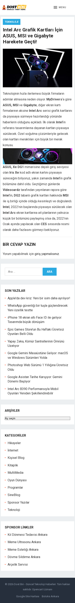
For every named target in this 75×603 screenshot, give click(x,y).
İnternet (13, 450)
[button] (60, 8)
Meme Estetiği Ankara (23, 549)
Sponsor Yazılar (18, 502)
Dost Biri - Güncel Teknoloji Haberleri (35, 584)
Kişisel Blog (16, 458)
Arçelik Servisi (18, 564)
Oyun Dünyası (17, 480)
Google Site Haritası (27, 596)
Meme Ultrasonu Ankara (24, 542)
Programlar (15, 487)
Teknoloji (11, 21)
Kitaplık (13, 465)
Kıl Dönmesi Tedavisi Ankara (27, 535)
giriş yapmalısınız (47, 254)
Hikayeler (14, 443)
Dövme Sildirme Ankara (24, 557)
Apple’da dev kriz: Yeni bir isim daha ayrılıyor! (39, 298)
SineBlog (14, 495)
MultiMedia (15, 473)
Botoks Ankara (50, 596)
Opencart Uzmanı (42, 589)
